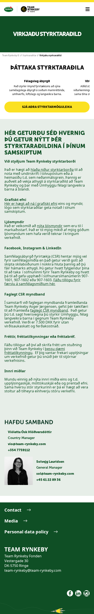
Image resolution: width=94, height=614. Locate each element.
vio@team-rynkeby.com (27, 444)
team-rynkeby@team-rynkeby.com (32, 570)
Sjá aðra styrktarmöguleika (47, 107)
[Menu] (87, 9)
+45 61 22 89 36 (48, 480)
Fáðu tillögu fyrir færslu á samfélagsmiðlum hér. (42, 281)
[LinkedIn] (78, 593)
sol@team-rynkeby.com (55, 474)
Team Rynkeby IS (10, 55)
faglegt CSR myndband (49, 310)
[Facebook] (70, 593)
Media (11, 521)
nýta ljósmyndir (50, 225)
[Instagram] (87, 593)
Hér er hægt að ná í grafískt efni (30, 203)
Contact (12, 510)
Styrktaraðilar (30, 55)
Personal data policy (26, 532)
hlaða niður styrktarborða (52, 169)
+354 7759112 (19, 450)
